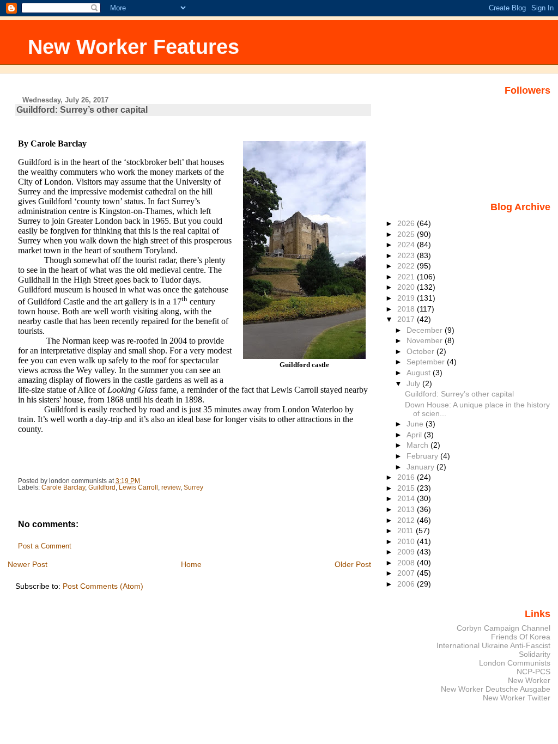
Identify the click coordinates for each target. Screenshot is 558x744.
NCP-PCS (533, 671)
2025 (407, 234)
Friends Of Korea (520, 636)
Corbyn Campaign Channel (503, 628)
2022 (407, 265)
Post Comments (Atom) (103, 586)
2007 (407, 573)
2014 (407, 498)
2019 (407, 298)
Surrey (193, 487)
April (415, 434)
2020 (407, 287)
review (170, 487)
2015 (407, 488)
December (426, 330)
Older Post (353, 564)
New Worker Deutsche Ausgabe (495, 689)
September (427, 361)
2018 (407, 308)
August (420, 372)
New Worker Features (133, 46)
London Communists (514, 662)
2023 (407, 255)
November (426, 340)
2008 (407, 562)
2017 (407, 319)
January (421, 466)
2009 (407, 551)
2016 (407, 477)
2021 (407, 276)
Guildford (102, 487)
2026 (407, 223)
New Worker (529, 680)
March (418, 445)
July (414, 383)
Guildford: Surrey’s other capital (459, 393)
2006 (407, 584)
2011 (406, 530)
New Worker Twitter (516, 697)
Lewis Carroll (138, 487)
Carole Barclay (63, 487)
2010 (407, 541)
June (416, 423)
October (421, 351)
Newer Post (27, 564)
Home (191, 564)
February (423, 456)
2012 (407, 520)
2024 (407, 244)
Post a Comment (44, 546)
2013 (407, 509)
